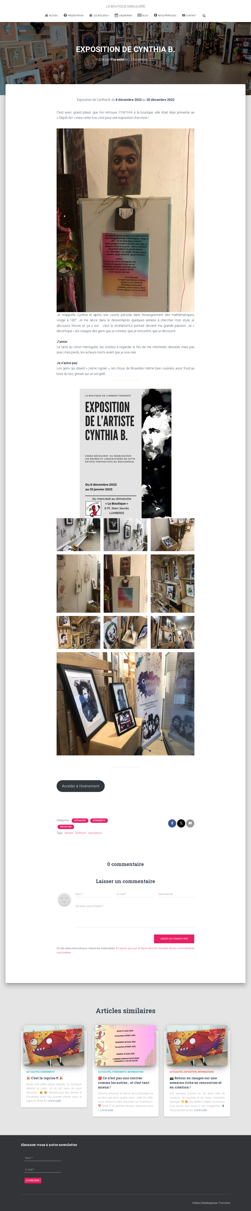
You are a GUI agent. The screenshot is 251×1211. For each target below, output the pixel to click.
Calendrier (125, 15)
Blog (145, 15)
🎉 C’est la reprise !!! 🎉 (44, 1078)
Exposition (65, 827)
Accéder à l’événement (80, 786)
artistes (68, 832)
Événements (99, 821)
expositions (95, 832)
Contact (191, 15)
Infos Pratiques (167, 15)
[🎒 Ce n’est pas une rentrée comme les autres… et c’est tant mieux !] (125, 1045)
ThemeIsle (224, 1202)
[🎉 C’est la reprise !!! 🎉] (54, 1045)
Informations (136, 1072)
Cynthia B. (80, 832)
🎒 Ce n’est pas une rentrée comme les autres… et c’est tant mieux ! (123, 1082)
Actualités (80, 821)
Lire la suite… (55, 1100)
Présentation (75, 15)
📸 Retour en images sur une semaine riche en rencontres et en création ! (196, 1082)
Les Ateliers (100, 15)
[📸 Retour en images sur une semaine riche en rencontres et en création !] (197, 1045)
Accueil (53, 15)
